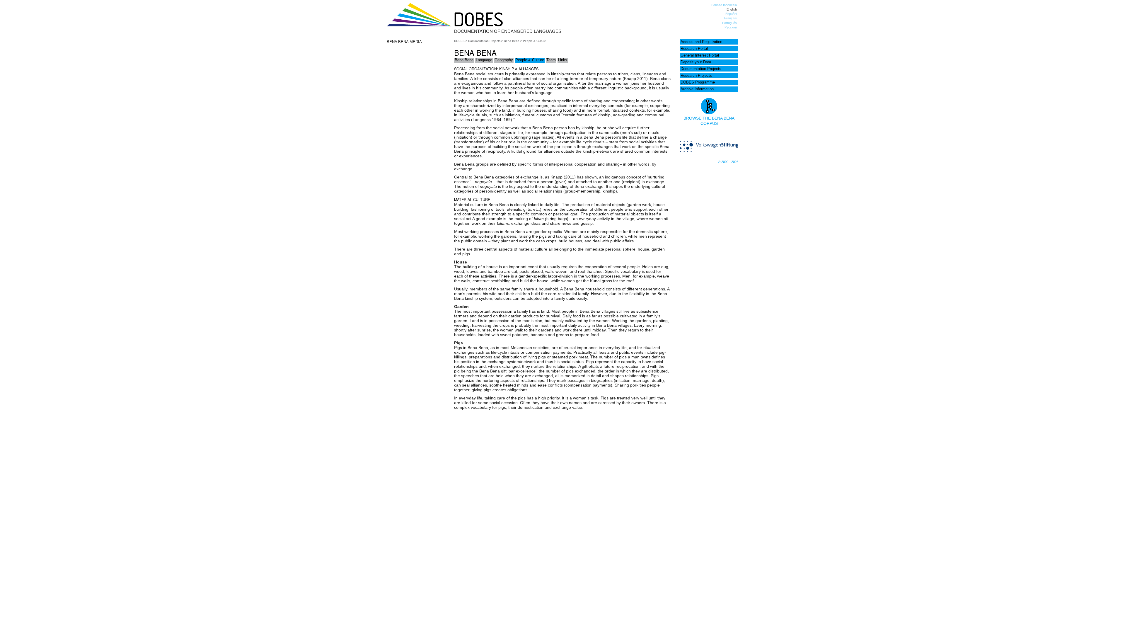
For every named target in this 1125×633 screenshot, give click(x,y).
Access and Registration (701, 42)
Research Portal (694, 49)
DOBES (459, 40)
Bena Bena (511, 40)
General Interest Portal (700, 55)
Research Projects (696, 76)
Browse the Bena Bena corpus (708, 121)
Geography (504, 60)
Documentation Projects (701, 69)
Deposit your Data (696, 62)
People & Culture (529, 60)
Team (551, 60)
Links (562, 60)
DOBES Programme (698, 82)
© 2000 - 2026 (728, 162)
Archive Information (697, 89)
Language (484, 60)
